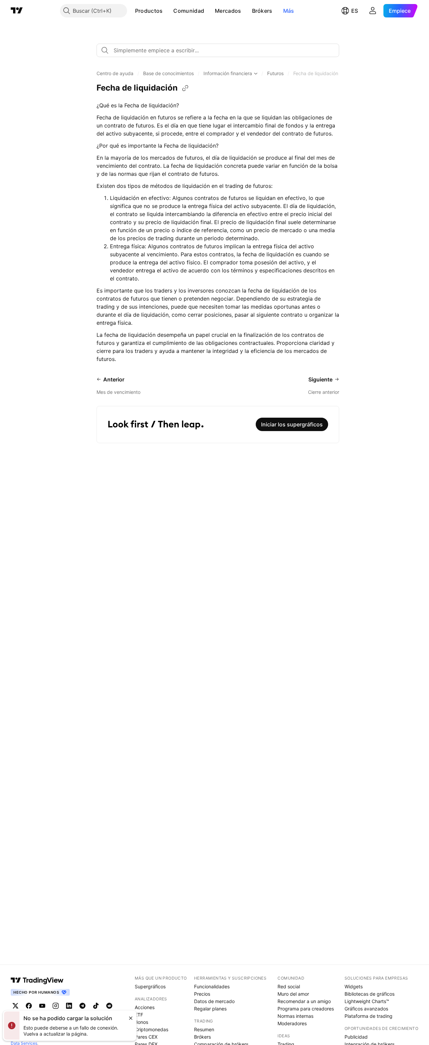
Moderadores (292, 1023)
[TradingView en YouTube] (42, 1005)
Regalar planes (210, 1008)
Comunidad (188, 10)
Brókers (262, 10)
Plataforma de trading (368, 1016)
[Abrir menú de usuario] (372, 10)
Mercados (228, 10)
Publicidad (356, 1037)
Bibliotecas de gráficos (369, 994)
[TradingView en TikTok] (96, 1005)
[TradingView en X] (15, 1005)
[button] (168, 10)
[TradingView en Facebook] (29, 1005)
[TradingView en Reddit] (109, 1005)
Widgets (354, 986)
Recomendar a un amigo (304, 1001)
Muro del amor (293, 994)
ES (354, 10)
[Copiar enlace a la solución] (185, 88)
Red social (289, 986)
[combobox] (218, 50)
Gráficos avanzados (366, 1008)
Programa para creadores (306, 1008)
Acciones (145, 1007)
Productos (149, 10)
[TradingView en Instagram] (55, 1005)
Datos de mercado (214, 1001)
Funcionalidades (212, 986)
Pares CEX (146, 1037)
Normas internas (295, 1016)
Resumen (204, 1029)
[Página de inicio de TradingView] (17, 10)
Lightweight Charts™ (367, 1001)
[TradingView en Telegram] (82, 1005)
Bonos (141, 1022)
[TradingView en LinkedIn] (69, 1005)
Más (288, 10)
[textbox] (220, 50)
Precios (202, 994)
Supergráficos (150, 986)
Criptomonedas (151, 1029)
